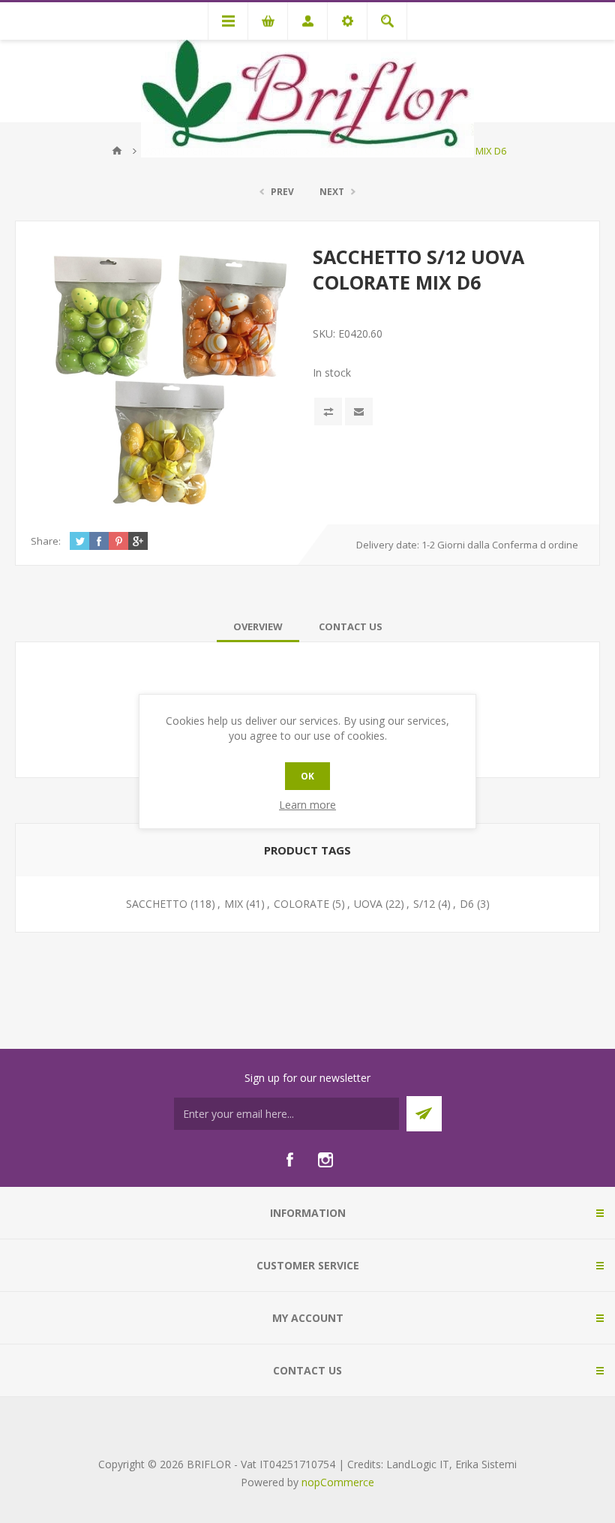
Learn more (307, 805)
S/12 (424, 904)
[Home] (117, 151)
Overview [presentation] (258, 626)
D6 (467, 904)
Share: (46, 541)
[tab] (258, 626)
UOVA (368, 904)
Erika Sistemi (486, 1464)
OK (307, 776)
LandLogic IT (417, 1464)
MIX (233, 904)
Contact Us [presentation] (350, 626)
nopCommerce (338, 1482)
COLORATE (301, 904)
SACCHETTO (157, 904)
